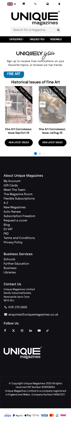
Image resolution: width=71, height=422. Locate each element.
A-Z (6, 203)
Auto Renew (12, 211)
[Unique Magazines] (35, 352)
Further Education (16, 263)
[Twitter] (13, 331)
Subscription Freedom (19, 216)
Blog (7, 225)
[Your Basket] (47, 4)
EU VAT (8, 229)
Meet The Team (14, 189)
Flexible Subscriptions (19, 198)
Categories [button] (15, 39)
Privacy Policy (13, 242)
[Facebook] (5, 331)
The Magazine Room (18, 194)
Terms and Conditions (19, 238)
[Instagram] (22, 331)
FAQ (6, 233)
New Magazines (15, 207)
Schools (9, 259)
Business (10, 268)
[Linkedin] (31, 331)
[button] (59, 4)
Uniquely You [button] (37, 39)
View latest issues (19, 143)
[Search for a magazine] (58, 30)
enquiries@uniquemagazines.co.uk (33, 314)
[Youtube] (39, 331)
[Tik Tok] (48, 331)
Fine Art (13, 74)
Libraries (10, 272)
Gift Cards (11, 185)
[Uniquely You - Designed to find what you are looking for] (35, 55)
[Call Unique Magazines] (35, 4)
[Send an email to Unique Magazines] (23, 4)
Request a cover (15, 220)
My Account (12, 181)
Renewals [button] (56, 39)
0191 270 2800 (17, 307)
